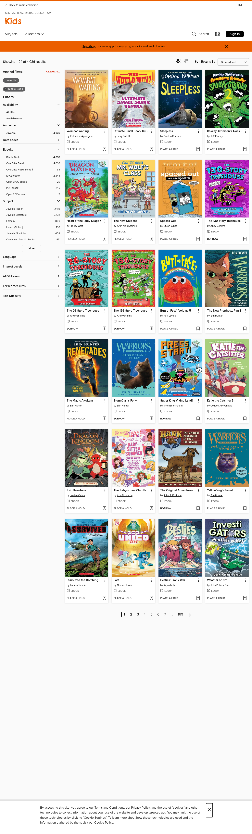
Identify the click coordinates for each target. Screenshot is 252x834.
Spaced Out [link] (168, 221)
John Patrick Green (220, 585)
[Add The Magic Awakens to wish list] (104, 418)
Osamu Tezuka (125, 585)
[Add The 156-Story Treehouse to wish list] (151, 328)
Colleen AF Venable (221, 405)
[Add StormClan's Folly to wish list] (151, 418)
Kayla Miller (170, 585)
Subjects (11, 34)
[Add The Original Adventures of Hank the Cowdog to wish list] (197, 508)
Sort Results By (205, 62)
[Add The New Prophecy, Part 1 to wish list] (244, 328)
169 (180, 614)
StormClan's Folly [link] (125, 401)
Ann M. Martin (124, 495)
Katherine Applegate (81, 136)
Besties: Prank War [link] (172, 580)
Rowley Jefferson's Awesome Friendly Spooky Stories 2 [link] (225, 131)
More (31, 248)
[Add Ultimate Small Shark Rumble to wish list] (151, 149)
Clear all (53, 71)
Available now (14, 118)
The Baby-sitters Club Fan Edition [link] (132, 490)
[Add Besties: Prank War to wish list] (197, 598)
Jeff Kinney (216, 136)
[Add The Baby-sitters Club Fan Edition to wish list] (151, 508)
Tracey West (76, 226)
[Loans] (218, 35)
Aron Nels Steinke (127, 226)
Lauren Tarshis (78, 585)
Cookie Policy (103, 823)
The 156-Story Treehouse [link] (130, 311)
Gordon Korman (172, 136)
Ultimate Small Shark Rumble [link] (132, 131)
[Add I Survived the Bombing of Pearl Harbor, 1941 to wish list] (104, 598)
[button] (200, 35)
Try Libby (88, 46)
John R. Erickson (173, 495)
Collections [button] (32, 34)
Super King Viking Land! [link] (176, 401)
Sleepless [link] (166, 131)
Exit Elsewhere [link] (76, 490)
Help (240, 5)
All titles (10, 112)
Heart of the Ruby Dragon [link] (84, 221)
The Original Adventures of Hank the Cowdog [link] (178, 490)
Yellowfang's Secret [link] (220, 490)
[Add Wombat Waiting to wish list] (104, 149)
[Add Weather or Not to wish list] (244, 598)
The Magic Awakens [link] (80, 401)
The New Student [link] (125, 221)
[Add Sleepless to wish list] (197, 149)
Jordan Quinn (77, 495)
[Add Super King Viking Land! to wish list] (197, 418)
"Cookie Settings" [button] (95, 818)
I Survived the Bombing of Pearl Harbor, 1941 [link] (85, 580)
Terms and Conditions (109, 808)
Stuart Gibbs (170, 226)
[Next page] (190, 614)
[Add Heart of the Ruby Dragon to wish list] (104, 239)
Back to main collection (23, 5)
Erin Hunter (216, 315)
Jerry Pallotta (124, 136)
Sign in (235, 34)
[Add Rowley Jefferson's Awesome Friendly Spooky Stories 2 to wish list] (244, 149)
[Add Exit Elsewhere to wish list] (104, 508)
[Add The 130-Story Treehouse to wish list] (244, 239)
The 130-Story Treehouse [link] (224, 221)
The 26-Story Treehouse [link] (83, 311)
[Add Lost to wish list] (151, 598)
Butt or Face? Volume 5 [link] (175, 311)
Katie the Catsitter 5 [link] (220, 401)
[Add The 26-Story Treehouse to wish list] (104, 328)
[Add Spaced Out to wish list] (197, 239)
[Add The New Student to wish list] (151, 239)
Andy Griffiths (217, 226)
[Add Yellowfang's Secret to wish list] (244, 508)
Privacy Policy (140, 808)
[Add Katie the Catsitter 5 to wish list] (244, 418)
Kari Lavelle (170, 315)
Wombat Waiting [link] (78, 131)
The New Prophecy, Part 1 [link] (224, 311)
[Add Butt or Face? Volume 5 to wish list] (197, 328)
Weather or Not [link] (217, 580)
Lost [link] (116, 580)
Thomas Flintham (173, 405)
